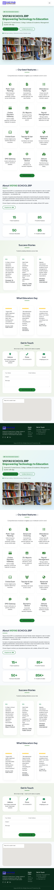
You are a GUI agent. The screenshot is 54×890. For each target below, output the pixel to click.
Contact (30, 434)
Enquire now (8, 207)
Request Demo (27, 175)
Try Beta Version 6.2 (27, 29)
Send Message (26, 389)
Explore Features (10, 29)
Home (29, 431)
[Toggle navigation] (49, 3)
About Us (30, 433)
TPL (39, 443)
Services (30, 436)
